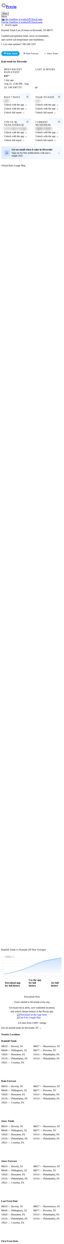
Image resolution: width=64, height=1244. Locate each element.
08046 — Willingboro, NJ (14, 1050)
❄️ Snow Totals (51, 53)
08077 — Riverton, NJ (44, 1050)
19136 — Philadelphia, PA (14, 1058)
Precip (11, 7)
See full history (55, 984)
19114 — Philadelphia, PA (46, 1054)
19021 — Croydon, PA (12, 1062)
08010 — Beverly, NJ (12, 1046)
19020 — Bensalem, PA (13, 1054)
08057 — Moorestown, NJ (46, 1046)
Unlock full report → (14, 112)
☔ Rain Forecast (30, 53)
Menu (4, 13)
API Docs (32, 19)
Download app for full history (13, 984)
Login (39, 19)
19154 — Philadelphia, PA (46, 1058)
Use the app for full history (35, 983)
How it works (20, 19)
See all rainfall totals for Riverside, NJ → (21, 1028)
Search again (11, 25)
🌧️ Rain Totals (10, 53)
